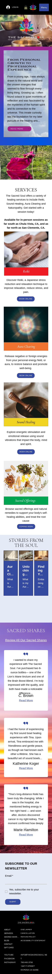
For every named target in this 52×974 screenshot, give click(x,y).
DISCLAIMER (26, 930)
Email (9, 875)
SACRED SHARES (11, 937)
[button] (25, 7)
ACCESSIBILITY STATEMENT (33, 941)
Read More (26, 700)
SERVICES (8, 933)
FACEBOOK (9, 959)
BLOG (6, 941)
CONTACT (8, 944)
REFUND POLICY (28, 937)
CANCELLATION (28, 933)
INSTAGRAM (10, 962)
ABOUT (7, 930)
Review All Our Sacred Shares (26, 640)
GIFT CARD (9, 948)
